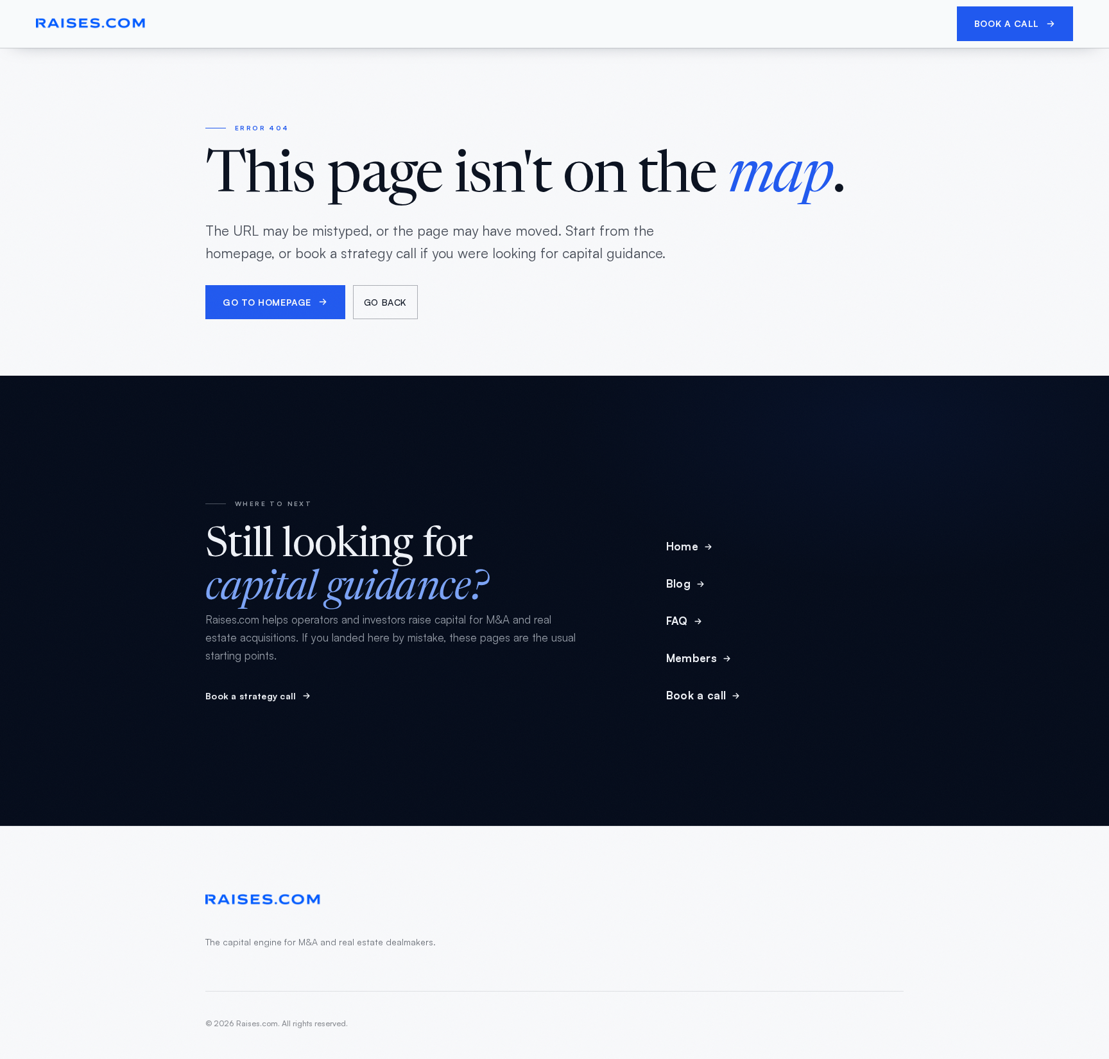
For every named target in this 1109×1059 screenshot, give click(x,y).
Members (691, 658)
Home (682, 546)
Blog (678, 583)
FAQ (677, 620)
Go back (385, 302)
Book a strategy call (251, 695)
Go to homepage (267, 302)
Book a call (1006, 23)
